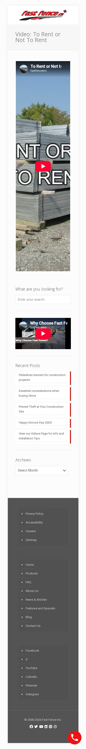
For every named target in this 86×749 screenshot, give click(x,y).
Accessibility (34, 522)
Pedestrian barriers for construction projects (42, 377)
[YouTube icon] (41, 727)
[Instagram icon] (55, 727)
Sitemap (31, 540)
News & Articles (36, 599)
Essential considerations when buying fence (39, 393)
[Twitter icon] (36, 727)
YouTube (31, 668)
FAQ (28, 582)
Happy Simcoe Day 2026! (35, 422)
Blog (29, 617)
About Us (32, 591)
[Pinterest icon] (50, 727)
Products (32, 573)
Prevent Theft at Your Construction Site (41, 409)
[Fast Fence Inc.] (43, 15)
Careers (31, 531)
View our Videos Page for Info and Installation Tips (41, 436)
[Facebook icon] (31, 727)
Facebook (32, 650)
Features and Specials (40, 608)
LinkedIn (31, 676)
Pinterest (31, 685)
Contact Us (33, 625)
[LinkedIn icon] (45, 727)
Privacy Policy (34, 513)
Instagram (32, 694)
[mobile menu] (72, 15)
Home (30, 564)
